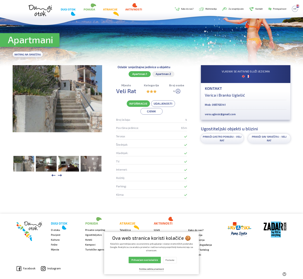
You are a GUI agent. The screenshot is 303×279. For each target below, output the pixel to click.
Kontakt (259, 9)
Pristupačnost (279, 9)
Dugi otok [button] (68, 9)
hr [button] (294, 8)
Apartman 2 (163, 74)
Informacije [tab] (138, 103)
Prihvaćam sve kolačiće (144, 259)
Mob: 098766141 (215, 104)
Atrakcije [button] (110, 9)
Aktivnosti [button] (133, 9)
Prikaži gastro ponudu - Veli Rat (222, 138)
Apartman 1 (139, 74)
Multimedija (211, 9)
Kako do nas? (187, 9)
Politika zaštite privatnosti (151, 269)
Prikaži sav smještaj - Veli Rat (269, 138)
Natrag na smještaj (28, 54)
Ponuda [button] (89, 9)
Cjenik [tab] (151, 111)
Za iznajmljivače (236, 9)
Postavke (170, 260)
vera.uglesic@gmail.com (220, 114)
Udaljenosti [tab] (163, 103)
